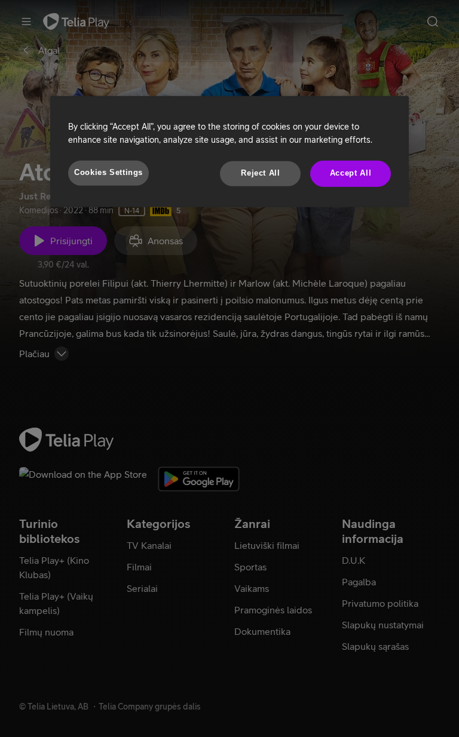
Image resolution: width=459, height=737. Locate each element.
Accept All (350, 173)
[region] (229, 151)
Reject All (260, 173)
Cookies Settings (108, 172)
